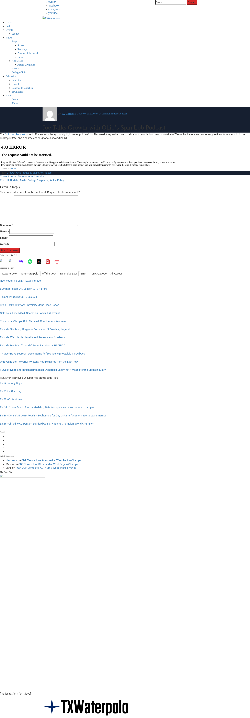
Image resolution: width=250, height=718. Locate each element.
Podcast (123, 113)
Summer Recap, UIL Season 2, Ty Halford (23, 288)
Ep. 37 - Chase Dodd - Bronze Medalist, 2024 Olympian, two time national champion (47, 407)
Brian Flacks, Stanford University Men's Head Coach (29, 304)
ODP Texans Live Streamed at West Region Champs (51, 460)
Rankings (22, 49)
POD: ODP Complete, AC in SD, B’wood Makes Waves (46, 467)
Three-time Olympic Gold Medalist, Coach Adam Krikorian (33, 321)
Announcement (110, 113)
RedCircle (13, 168)
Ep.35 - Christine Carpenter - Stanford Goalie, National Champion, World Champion (47, 423)
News (9, 37)
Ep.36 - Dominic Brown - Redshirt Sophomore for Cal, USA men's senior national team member (53, 415)
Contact (16, 99)
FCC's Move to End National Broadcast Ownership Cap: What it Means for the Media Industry (53, 369)
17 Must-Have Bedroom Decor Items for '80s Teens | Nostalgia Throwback (42, 353)
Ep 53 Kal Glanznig (10, 391)
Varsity (15, 68)
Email (4, 237)
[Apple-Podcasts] (4, 261)
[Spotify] (31, 261)
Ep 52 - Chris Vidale (11, 399)
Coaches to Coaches (22, 87)
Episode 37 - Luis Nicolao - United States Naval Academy (32, 337)
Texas (48, 172)
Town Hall (17, 91)
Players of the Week (27, 53)
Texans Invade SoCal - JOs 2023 (18, 296)
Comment (6, 225)
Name (4, 231)
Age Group (17, 60)
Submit (15, 33)
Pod (8, 26)
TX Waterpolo (69, 113)
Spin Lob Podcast (15, 134)
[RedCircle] (58, 261)
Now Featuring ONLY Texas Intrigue (20, 280)
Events (9, 29)
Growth (16, 83)
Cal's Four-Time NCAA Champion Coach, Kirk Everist (30, 313)
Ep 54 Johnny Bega (11, 383)
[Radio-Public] (49, 261)
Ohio (18, 172)
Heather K (11, 460)
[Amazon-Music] (22, 261)
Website (5, 244)
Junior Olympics (26, 64)
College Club (18, 72)
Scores (20, 45)
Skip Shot (38, 172)
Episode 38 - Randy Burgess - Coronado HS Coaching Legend (35, 329)
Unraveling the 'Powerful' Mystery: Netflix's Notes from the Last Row (39, 361)
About (9, 95)
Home (9, 22)
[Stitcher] (40, 261)
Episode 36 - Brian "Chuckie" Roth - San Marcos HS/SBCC (32, 345)
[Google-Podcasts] (13, 261)
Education (17, 80)
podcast (27, 172)
